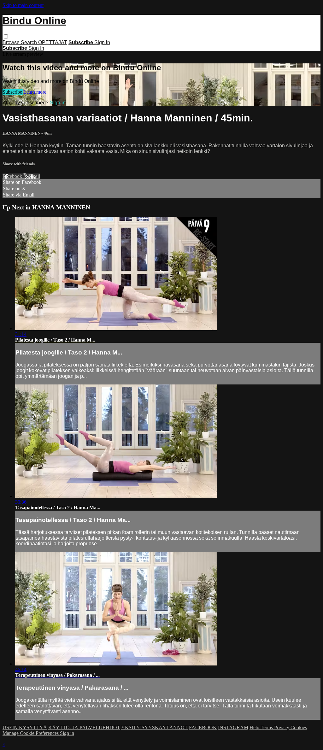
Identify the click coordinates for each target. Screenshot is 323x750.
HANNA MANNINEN (22, 133)
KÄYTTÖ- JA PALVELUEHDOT (84, 727)
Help (255, 727)
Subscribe (13, 92)
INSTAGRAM (233, 727)
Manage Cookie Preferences (31, 733)
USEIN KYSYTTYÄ (25, 727)
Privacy (282, 727)
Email (34, 176)
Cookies (299, 727)
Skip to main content (23, 5)
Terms (267, 727)
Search (29, 42)
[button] (6, 36)
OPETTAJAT (52, 42)
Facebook (13, 176)
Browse (12, 42)
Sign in (102, 42)
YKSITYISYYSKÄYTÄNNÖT (154, 727)
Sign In (36, 48)
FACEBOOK (203, 727)
